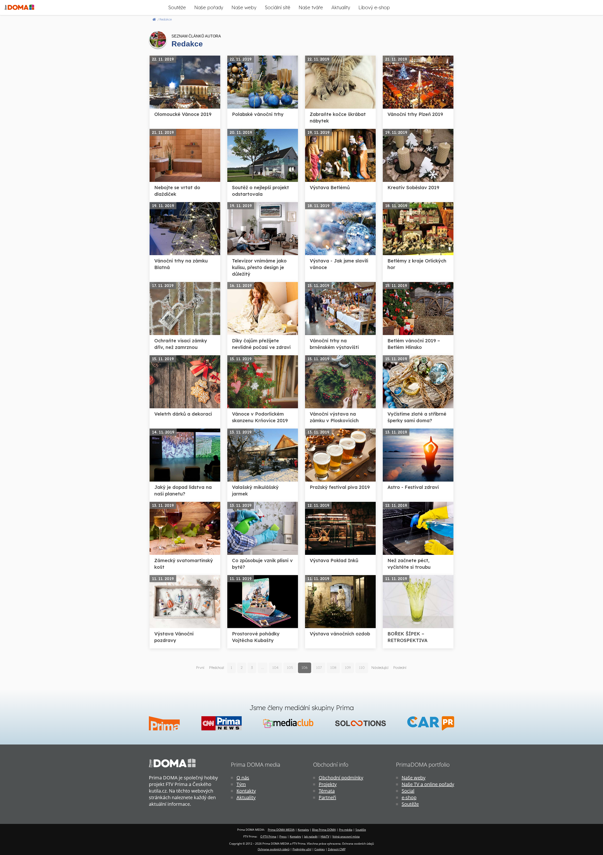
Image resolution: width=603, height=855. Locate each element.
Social (408, 791)
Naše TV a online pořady (428, 784)
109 (347, 667)
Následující (379, 667)
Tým (241, 784)
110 (362, 667)
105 (290, 667)
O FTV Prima (268, 837)
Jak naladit (311, 837)
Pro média (345, 830)
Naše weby (244, 7)
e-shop (409, 797)
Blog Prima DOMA (324, 830)
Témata (327, 791)
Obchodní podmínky (341, 777)
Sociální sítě (277, 7)
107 (319, 667)
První (200, 667)
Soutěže (177, 7)
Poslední (399, 667)
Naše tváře (311, 7)
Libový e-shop (374, 7)
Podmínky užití (302, 849)
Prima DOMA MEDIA (281, 830)
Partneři (327, 797)
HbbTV (325, 837)
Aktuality (340, 7)
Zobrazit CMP (337, 849)
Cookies (319, 849)
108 (333, 667)
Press (283, 837)
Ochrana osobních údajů (273, 849)
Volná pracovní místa (346, 837)
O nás (242, 777)
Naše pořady (208, 7)
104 (275, 667)
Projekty (328, 784)
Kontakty (246, 791)
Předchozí (216, 667)
